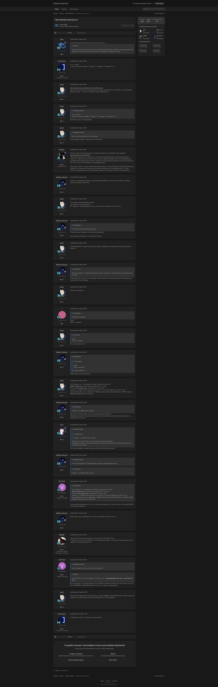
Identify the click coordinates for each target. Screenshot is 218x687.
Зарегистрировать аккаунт (76, 660)
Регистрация (159, 3)
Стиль (108, 681)
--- (62, 309)
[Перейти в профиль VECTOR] (62, 487)
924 (62, 76)
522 (62, 549)
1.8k (62, 192)
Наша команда (74, 9)
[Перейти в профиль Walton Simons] (62, 183)
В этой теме (156, 9)
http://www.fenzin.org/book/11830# (80, 155)
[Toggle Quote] (72, 45)
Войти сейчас (113, 660)
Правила (64, 9)
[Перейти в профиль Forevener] (62, 67)
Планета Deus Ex (60, 3)
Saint (62, 84)
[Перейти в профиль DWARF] (62, 541)
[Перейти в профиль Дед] (57, 25)
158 (63, 496)
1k (62, 323)
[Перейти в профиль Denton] (62, 155)
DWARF (62, 535)
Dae (61, 425)
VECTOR (62, 481)
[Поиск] (163, 9)
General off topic (74, 26)
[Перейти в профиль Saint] (62, 90)
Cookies (114, 681)
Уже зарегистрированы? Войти (142, 3)
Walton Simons (61, 177)
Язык (102, 681)
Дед (65, 24)
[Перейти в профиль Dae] (62, 431)
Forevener (62, 61)
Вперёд (70, 33)
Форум (57, 9)
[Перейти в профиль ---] (62, 315)
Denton (61, 150)
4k (62, 54)
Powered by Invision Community (109, 684)
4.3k (62, 99)
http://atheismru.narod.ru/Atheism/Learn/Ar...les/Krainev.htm (86, 88)
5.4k (62, 164)
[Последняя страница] (74, 33)
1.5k (62, 439)
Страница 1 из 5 (81, 33)
